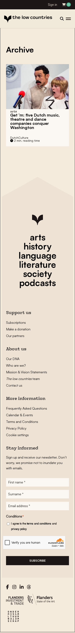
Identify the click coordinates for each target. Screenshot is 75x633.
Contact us (14, 385)
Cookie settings (17, 435)
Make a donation (18, 329)
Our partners (15, 336)
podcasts (37, 282)
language (37, 255)
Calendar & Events (19, 415)
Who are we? (16, 365)
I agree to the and (34, 526)
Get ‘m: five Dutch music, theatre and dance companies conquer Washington (35, 121)
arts (37, 237)
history (37, 246)
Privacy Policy (16, 428)
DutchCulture (19, 137)
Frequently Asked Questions (26, 408)
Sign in (52, 5)
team (23, 379)
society (37, 273)
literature (37, 264)
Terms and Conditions (22, 422)
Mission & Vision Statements (26, 372)
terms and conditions (39, 523)
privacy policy (19, 529)
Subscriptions (16, 322)
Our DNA (12, 359)
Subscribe (37, 560)
